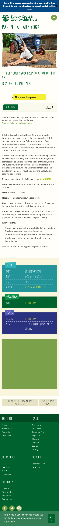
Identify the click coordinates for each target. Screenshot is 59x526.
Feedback (6, 467)
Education (6, 432)
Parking (35, 449)
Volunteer (6, 495)
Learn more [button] (10, 522)
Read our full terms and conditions (16, 123)
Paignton (36, 435)
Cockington (37, 425)
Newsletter (7, 474)
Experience (7, 428)
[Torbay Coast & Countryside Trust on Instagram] (19, 510)
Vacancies (36, 467)
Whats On (6, 435)
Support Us (7, 499)
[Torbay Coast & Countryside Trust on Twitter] (12, 510)
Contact (5, 463)
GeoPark (35, 446)
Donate (5, 488)
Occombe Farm (30, 303)
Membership (7, 492)
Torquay (35, 442)
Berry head (36, 428)
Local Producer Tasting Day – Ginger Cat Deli (20, 402)
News (4, 470)
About (5, 425)
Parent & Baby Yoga (48, 402)
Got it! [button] (51, 518)
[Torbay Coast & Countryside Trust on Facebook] (5, 510)
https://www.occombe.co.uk (36, 287)
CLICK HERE (46, 179)
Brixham (35, 439)
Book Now (11, 107)
